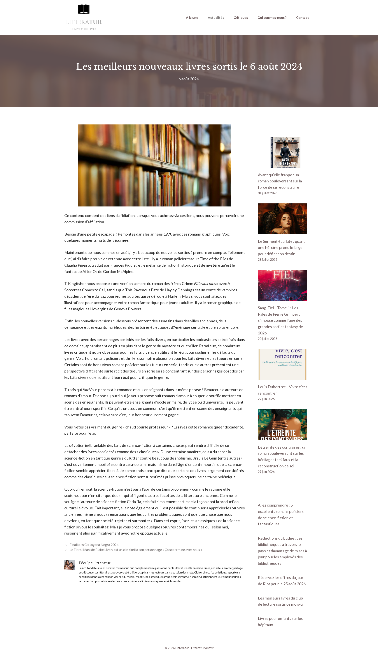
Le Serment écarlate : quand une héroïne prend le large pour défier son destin (282, 247)
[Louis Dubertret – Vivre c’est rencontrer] (282, 376)
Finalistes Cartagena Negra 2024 (94, 545)
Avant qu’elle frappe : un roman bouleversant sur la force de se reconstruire (280, 181)
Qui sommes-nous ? (272, 17)
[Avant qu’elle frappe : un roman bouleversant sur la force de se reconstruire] (282, 164)
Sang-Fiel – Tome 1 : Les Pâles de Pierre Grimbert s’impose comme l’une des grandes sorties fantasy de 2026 (280, 320)
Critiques (241, 17)
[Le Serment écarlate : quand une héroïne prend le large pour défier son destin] (282, 231)
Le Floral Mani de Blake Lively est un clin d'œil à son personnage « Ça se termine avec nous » (136, 550)
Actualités (216, 17)
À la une (192, 17)
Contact (302, 17)
